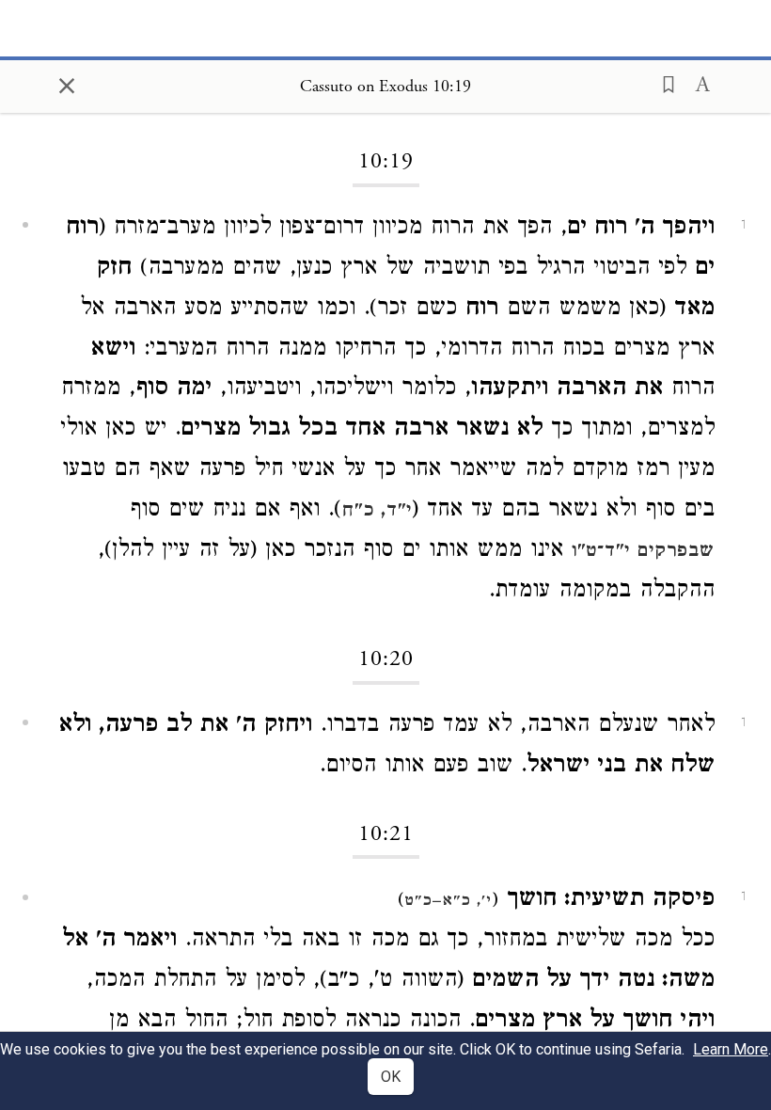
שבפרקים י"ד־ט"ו (643, 552)
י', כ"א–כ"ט (448, 902)
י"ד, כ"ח (376, 512)
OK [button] (391, 1077)
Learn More (730, 1049)
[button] (663, 82)
